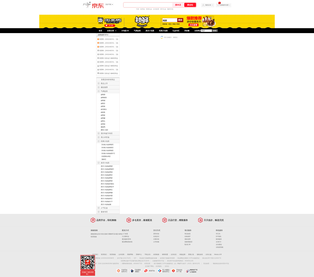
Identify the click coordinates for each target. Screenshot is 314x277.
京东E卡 (218, 242)
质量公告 (191, 254)
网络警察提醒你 (136, 271)
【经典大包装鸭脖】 (107, 144)
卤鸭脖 (103, 94)
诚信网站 (150, 271)
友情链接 (156, 254)
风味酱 (187, 31)
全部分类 (110, 31)
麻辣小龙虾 (104, 130)
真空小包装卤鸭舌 (107, 175)
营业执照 (206, 263)
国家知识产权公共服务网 (191, 271)
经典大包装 (163, 31)
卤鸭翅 (103, 100)
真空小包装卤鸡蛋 (107, 195)
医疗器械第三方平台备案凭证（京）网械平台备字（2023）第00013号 (177, 263)
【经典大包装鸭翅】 (107, 150)
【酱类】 (104, 159)
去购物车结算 (224, 5)
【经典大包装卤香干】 (108, 153)
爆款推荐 (104, 87)
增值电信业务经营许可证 (221, 263)
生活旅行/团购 (107, 234)
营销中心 (139, 254)
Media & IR (218, 254)
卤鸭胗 (103, 115)
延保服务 (219, 239)
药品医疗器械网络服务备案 (148, 258)
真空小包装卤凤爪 (107, 198)
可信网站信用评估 (122, 271)
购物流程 (94, 234)
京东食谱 (156, 9)
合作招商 (121, 254)
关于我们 (95, 254)
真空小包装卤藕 (106, 204)
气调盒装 (137, 31)
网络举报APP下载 (177, 271)
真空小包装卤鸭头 (107, 190)
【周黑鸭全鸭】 (106, 156)
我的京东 (208, 5)
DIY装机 (218, 236)
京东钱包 (159, 266)
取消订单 (187, 244)
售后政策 (187, 234)
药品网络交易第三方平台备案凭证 (188, 258)
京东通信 (219, 244)
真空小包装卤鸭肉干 (107, 187)
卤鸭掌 (103, 106)
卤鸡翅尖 (104, 109)
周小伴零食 (105, 137)
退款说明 (187, 239)
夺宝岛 (218, 234)
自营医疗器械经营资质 (167, 258)
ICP (135, 258)
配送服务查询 (126, 239)
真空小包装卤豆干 (107, 201)
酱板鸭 (103, 127)
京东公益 (208, 254)
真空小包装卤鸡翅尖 (107, 184)
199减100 (125, 31)
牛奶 (137, 9)
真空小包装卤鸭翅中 (107, 169)
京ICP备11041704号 (124, 258)
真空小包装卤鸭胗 (107, 178)
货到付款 (156, 234)
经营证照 (147, 263)
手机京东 (147, 254)
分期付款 (156, 239)
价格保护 (187, 236)
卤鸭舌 (103, 103)
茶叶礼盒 (163, 9)
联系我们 (104, 254)
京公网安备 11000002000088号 (103, 258)
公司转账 (156, 242)
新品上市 (104, 83)
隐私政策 (200, 254)
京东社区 (174, 254)
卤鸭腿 (103, 118)
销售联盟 (165, 254)
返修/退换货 (188, 242)
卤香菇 (103, 124)
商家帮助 (130, 254)
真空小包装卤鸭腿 (107, 193)
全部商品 (197, 31)
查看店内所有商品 (108, 80)
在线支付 (156, 236)
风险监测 (182, 254)
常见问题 (115, 234)
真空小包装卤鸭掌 (107, 181)
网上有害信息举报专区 (164, 271)
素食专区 (104, 212)
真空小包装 (150, 31)
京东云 (167, 266)
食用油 (142, 9)
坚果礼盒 (149, 9)
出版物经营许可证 (158, 261)
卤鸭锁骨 (104, 97)
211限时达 (125, 236)
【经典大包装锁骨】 (107, 147)
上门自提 (125, 234)
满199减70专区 (107, 133)
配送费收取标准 (127, 242)
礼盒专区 (176, 31)
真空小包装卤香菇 (107, 172)
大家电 (120, 234)
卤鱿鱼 (103, 112)
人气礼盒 (104, 208)
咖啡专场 (170, 9)
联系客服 (94, 237)
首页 (100, 31)
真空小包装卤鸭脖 (107, 166)
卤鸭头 (103, 121)
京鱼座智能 (219, 247)
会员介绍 (100, 234)
